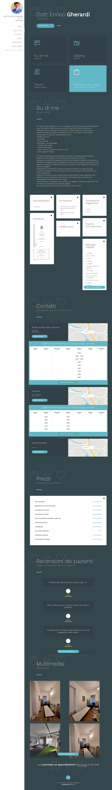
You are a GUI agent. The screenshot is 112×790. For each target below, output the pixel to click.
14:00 (79, 362)
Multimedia (16, 46)
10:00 (77, 356)
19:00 (79, 377)
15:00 (79, 365)
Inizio (19, 26)
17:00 (79, 371)
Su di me (17, 30)
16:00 (79, 368)
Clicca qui (82, 764)
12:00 (77, 359)
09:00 (79, 353)
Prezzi (19, 38)
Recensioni (17, 42)
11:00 (81, 356)
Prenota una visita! (13, 50)
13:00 (81, 359)
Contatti (18, 34)
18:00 (79, 374)
